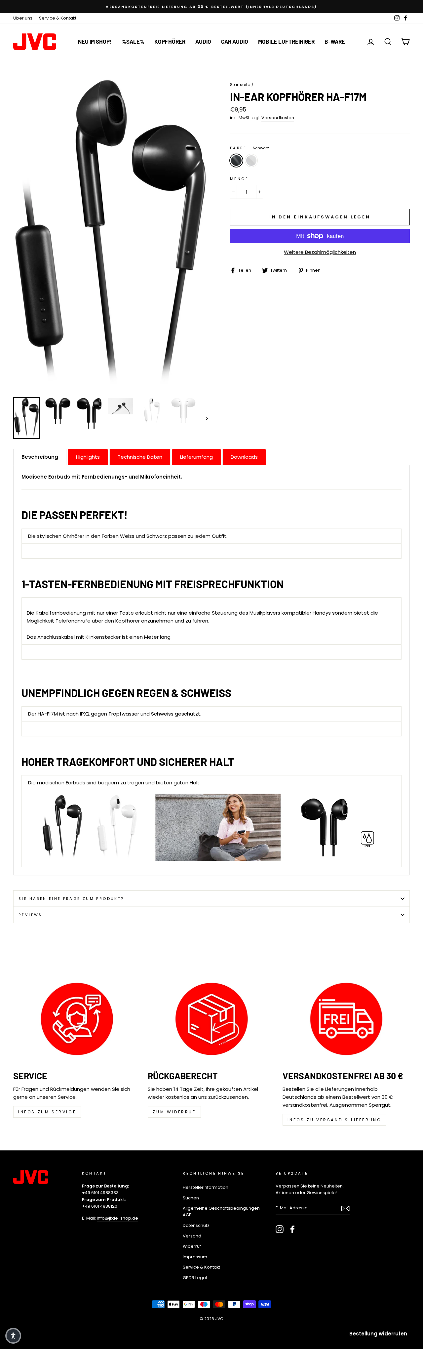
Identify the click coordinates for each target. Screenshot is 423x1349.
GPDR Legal (195, 1277)
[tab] (39, 457)
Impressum (195, 1257)
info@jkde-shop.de (117, 1218)
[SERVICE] (76, 1019)
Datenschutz (196, 1225)
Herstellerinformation (205, 1187)
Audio (203, 41)
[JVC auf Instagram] (280, 1229)
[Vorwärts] (204, 418)
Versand (192, 1236)
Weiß (251, 160)
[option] (211, 6)
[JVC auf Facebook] (292, 1229)
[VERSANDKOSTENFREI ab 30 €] (346, 1019)
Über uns (22, 18)
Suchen (191, 1198)
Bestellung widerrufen (378, 1333)
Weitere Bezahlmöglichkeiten (320, 252)
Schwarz (236, 160)
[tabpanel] (211, 670)
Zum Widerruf (174, 1112)
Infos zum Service (47, 1112)
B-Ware (335, 41)
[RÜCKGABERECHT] (211, 1019)
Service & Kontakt (57, 18)
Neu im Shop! (95, 41)
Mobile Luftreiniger (286, 41)
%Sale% (133, 41)
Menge (239, 178)
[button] (13, 1336)
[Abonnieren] (345, 1208)
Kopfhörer (169, 41)
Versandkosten (277, 117)
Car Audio (234, 41)
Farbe (249, 148)
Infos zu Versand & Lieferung (335, 1120)
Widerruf (192, 1246)
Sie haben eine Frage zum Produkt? (71, 898)
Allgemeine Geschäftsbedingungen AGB (221, 1211)
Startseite (240, 84)
